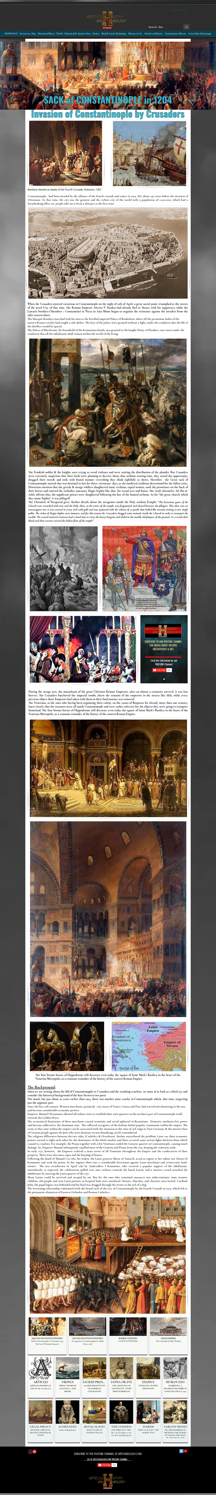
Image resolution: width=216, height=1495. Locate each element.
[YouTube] (185, 1451)
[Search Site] (186, 27)
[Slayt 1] (164, 679)
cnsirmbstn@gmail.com (50, 1480)
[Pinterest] (34, 1452)
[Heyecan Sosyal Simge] (181, 1451)
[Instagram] (30, 1452)
